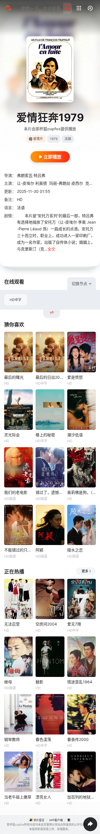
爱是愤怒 (75, 377)
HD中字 (15, 300)
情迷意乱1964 (79, 681)
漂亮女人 (43, 797)
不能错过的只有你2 (18, 550)
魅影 (39, 681)
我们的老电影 (16, 492)
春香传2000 (78, 739)
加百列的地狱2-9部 (81, 797)
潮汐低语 (75, 434)
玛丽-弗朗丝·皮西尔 (66, 183)
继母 (8, 681)
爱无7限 (74, 624)
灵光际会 (12, 434)
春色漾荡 (43, 739)
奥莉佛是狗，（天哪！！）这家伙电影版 (81, 492)
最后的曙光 (14, 377)
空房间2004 (46, 624)
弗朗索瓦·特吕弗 (31, 175)
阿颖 (39, 550)
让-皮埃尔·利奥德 (32, 183)
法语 (21, 207)
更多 (85, 571)
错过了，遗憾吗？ (50, 492)
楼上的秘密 (45, 434)
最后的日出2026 (50, 377)
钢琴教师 (12, 739)
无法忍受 (12, 624)
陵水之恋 (75, 550)
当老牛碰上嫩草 (17, 797)
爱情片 (38, 139)
